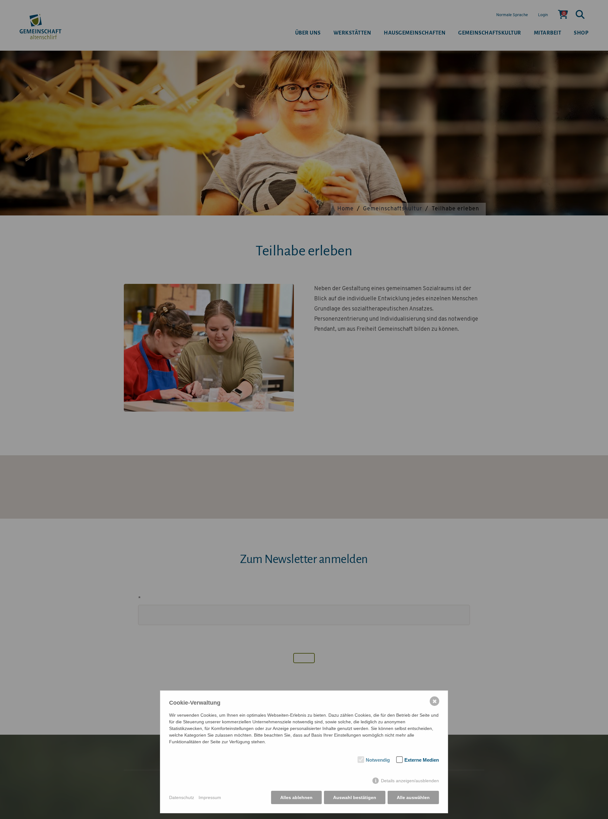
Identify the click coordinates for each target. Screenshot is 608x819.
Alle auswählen (413, 797)
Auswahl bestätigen (354, 797)
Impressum (210, 797)
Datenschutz (181, 797)
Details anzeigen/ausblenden (410, 780)
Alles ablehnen (296, 797)
